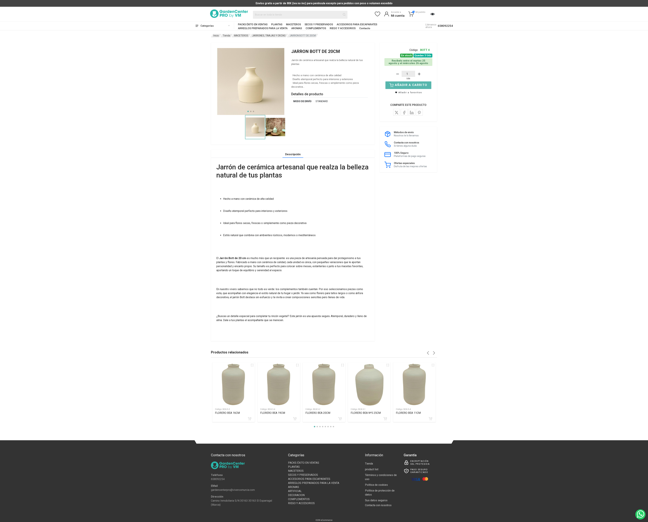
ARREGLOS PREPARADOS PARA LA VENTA (263, 28)
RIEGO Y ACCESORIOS (343, 28)
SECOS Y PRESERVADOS (319, 24)
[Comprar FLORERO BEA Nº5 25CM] (385, 419)
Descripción (293, 154)
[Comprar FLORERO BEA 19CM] (295, 419)
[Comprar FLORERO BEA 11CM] (430, 419)
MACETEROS (293, 24)
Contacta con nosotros (378, 505)
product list (371, 469)
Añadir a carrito (411, 85)
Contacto (364, 28)
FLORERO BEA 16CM (227, 412)
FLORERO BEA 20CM (317, 412)
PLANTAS (276, 24)
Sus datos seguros (376, 500)
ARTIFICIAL (295, 491)
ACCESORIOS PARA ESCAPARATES (357, 24)
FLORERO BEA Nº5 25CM (366, 412)
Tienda (226, 35)
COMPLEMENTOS (316, 28)
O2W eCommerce (324, 520)
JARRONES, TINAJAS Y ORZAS (269, 35)
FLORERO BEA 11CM (408, 412)
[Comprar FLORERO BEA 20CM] (340, 419)
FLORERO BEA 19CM (272, 412)
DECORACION (296, 495)
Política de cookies (376, 484)
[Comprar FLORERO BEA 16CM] (250, 419)
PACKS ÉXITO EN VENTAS (252, 24)
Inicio (216, 35)
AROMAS (296, 28)
